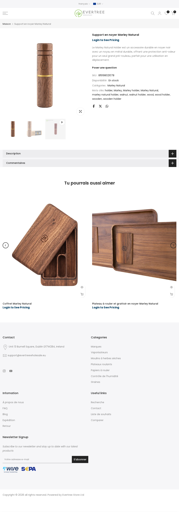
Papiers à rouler (100, 370)
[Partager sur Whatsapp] (107, 106)
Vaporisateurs (99, 352)
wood (150, 94)
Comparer (97, 420)
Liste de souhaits (101, 414)
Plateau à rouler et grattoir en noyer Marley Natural (125, 303)
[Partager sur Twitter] (100, 106)
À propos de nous (13, 402)
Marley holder (131, 90)
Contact (96, 408)
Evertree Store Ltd (73, 495)
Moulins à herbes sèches (106, 358)
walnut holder (137, 94)
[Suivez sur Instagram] (4, 371)
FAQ (5, 408)
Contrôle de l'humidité (104, 376)
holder (109, 90)
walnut (124, 94)
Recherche (97, 402)
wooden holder (112, 99)
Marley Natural (116, 85)
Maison (7, 24)
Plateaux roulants (101, 364)
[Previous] (6, 245)
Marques (96, 346)
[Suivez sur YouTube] (10, 371)
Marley (118, 90)
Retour (7, 426)
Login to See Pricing (105, 40)
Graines (95, 382)
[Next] (173, 245)
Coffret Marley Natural (17, 303)
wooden (97, 99)
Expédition (9, 420)
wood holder (162, 94)
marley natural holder (105, 94)
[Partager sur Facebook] (93, 106)
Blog (5, 414)
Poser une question (104, 67)
